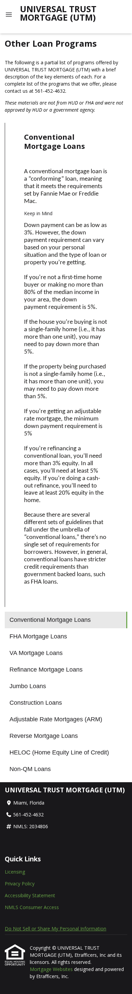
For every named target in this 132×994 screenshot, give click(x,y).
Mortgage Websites (52, 969)
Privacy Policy (20, 883)
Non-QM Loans (30, 769)
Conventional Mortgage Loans (50, 619)
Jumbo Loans (27, 686)
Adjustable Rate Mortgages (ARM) (55, 719)
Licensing (15, 871)
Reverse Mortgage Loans (43, 735)
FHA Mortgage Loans (38, 636)
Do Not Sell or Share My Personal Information (55, 928)
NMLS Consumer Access (32, 907)
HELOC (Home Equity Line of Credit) (59, 752)
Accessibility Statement (30, 895)
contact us (16, 91)
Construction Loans (35, 702)
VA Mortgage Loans (36, 653)
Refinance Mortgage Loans (46, 669)
